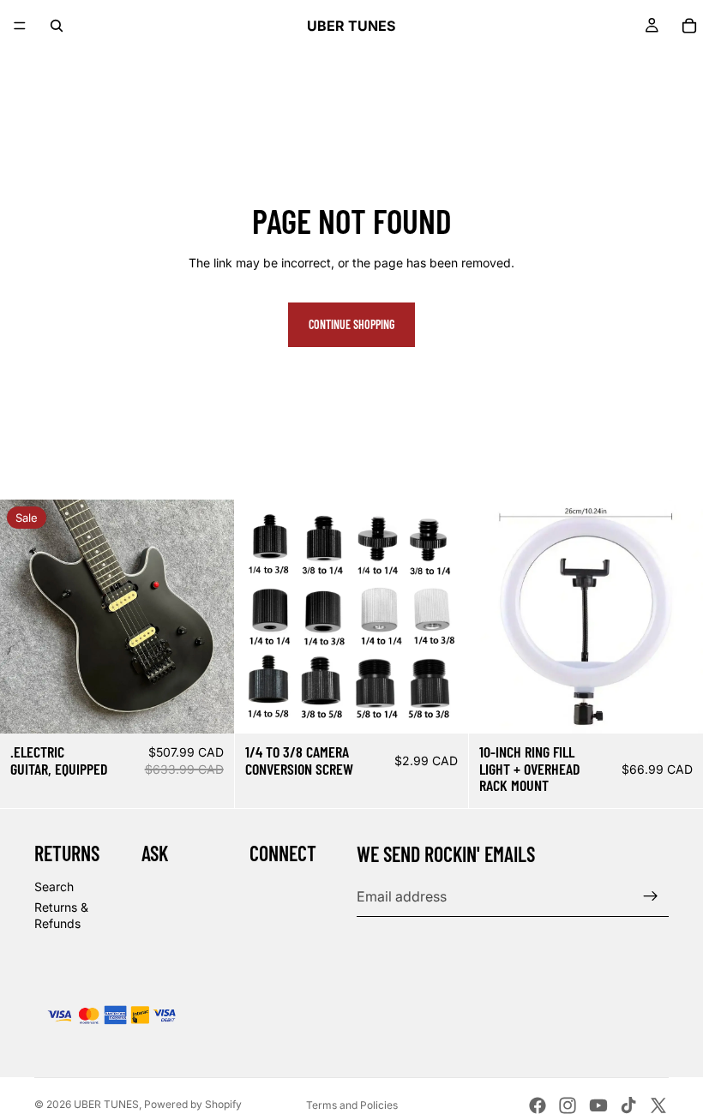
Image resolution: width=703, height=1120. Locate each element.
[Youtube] (598, 1105)
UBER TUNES (106, 1104)
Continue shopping (351, 324)
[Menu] (19, 25)
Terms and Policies (352, 1105)
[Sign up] (651, 896)
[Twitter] (658, 1105)
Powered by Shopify (193, 1104)
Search (54, 886)
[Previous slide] (25, 616)
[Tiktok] (628, 1105)
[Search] (56, 26)
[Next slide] (208, 616)
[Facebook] (537, 1105)
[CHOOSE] (442, 707)
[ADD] (207, 707)
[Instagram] (567, 1105)
